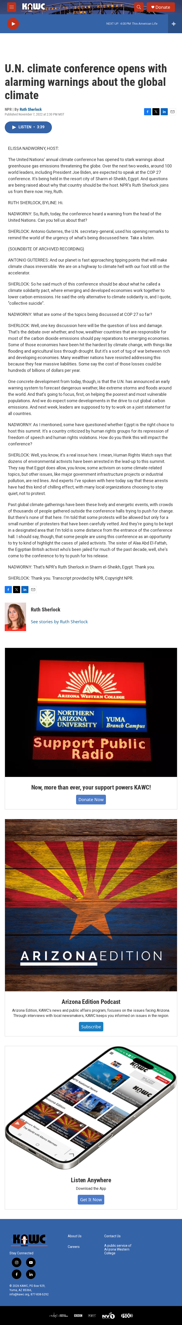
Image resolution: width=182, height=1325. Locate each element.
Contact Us (112, 1236)
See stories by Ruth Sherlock (59, 621)
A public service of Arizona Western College (118, 1249)
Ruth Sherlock (31, 109)
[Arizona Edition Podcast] (91, 905)
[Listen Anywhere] (91, 1107)
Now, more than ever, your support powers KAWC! (91, 787)
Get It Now (91, 1199)
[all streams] (175, 23)
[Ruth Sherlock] (15, 617)
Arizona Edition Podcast (91, 1001)
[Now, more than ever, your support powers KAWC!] (91, 712)
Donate (162, 7)
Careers (74, 1247)
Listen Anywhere (91, 1180)
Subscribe (91, 1027)
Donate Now (91, 799)
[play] (13, 24)
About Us (75, 1236)
